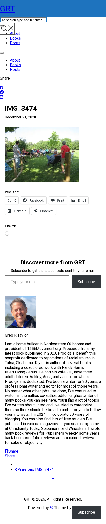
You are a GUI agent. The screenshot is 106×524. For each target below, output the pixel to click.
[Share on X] (53, 83)
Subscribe (86, 281)
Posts (15, 43)
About (15, 33)
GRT (7, 8)
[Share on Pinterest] (53, 92)
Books (15, 38)
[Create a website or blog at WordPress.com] (51, 507)
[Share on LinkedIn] (53, 97)
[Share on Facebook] (53, 87)
